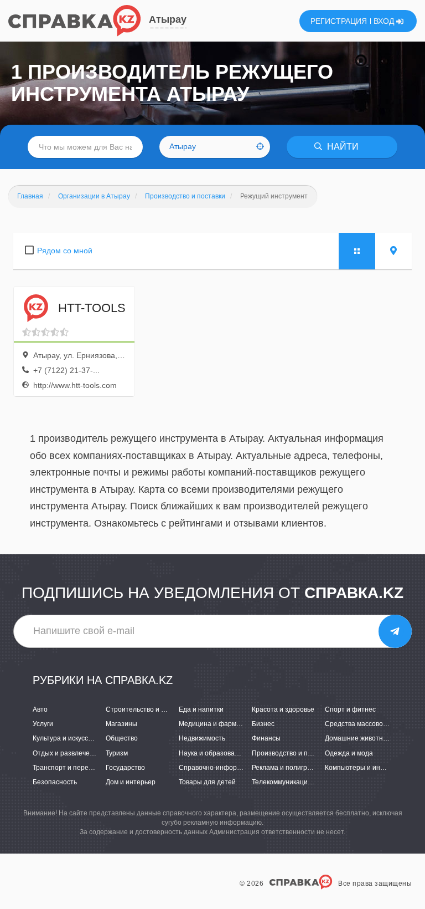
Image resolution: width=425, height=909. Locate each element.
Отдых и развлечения (67, 753)
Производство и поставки (292, 753)
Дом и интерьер (131, 782)
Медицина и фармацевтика (222, 724)
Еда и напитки (201, 709)
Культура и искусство (66, 738)
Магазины (121, 724)
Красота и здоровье (283, 709)
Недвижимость (202, 738)
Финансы (266, 738)
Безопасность (55, 782)
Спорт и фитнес (350, 709)
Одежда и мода (349, 753)
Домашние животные (358, 738)
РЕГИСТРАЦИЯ (338, 21)
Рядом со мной (64, 250)
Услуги (43, 724)
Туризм (117, 753)
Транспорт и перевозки (69, 768)
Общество (122, 738)
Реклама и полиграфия (288, 768)
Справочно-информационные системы (240, 768)
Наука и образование (212, 753)
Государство (125, 768)
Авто (40, 709)
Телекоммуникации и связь (294, 782)
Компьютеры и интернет (363, 768)
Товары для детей (207, 782)
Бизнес (263, 724)
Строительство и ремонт (145, 709)
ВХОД (385, 21)
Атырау (167, 19)
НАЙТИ (342, 146)
